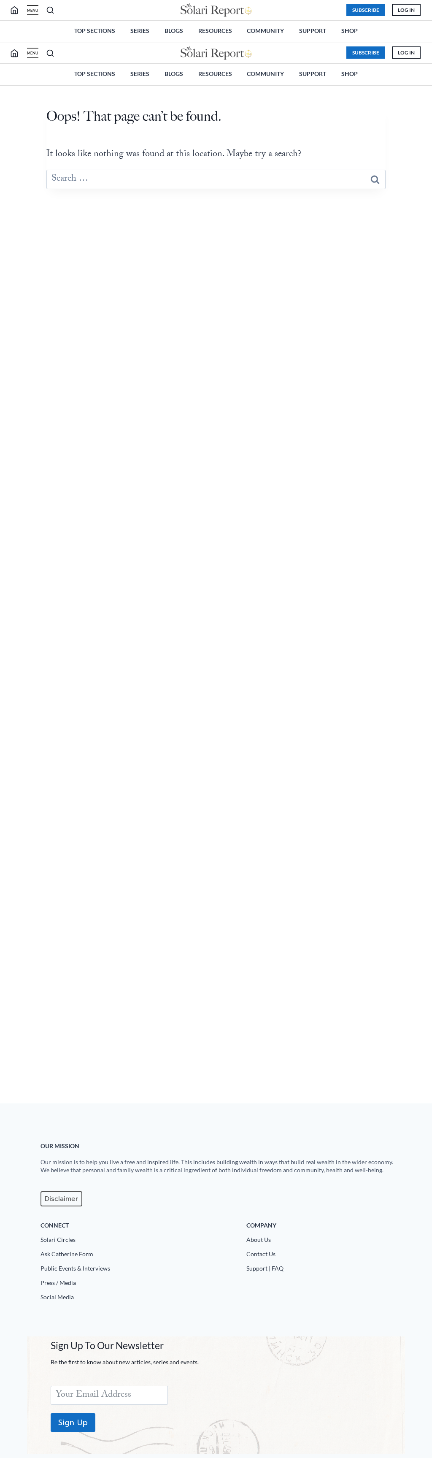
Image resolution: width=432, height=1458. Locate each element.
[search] (17, 10)
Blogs (174, 30)
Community (265, 30)
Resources (215, 30)
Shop (349, 30)
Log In (406, 10)
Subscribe (365, 10)
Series (139, 30)
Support (312, 30)
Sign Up (73, 1422)
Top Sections (94, 30)
